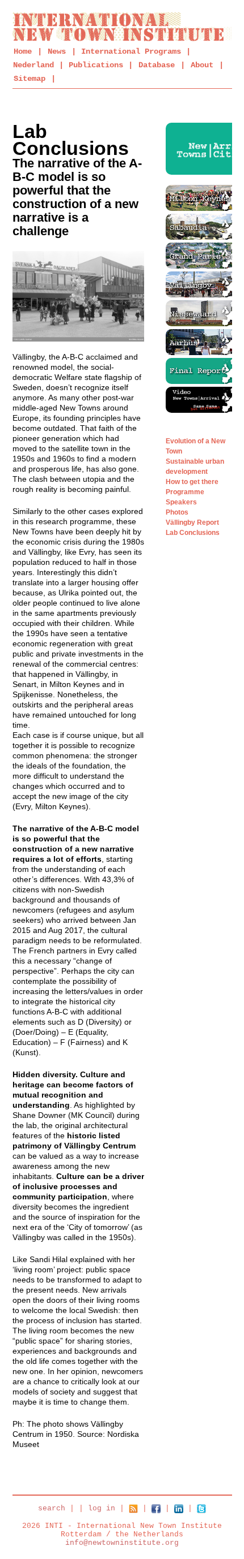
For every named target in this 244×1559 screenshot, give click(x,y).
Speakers (181, 502)
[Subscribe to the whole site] (133, 1508)
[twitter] (201, 1508)
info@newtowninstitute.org (122, 1543)
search (51, 1508)
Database (156, 65)
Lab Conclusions (193, 533)
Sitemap (29, 78)
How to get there (192, 482)
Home (23, 51)
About (202, 65)
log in (101, 1508)
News (57, 51)
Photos (177, 512)
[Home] (122, 27)
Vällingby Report (192, 522)
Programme (185, 492)
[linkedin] (178, 1508)
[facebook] (156, 1508)
